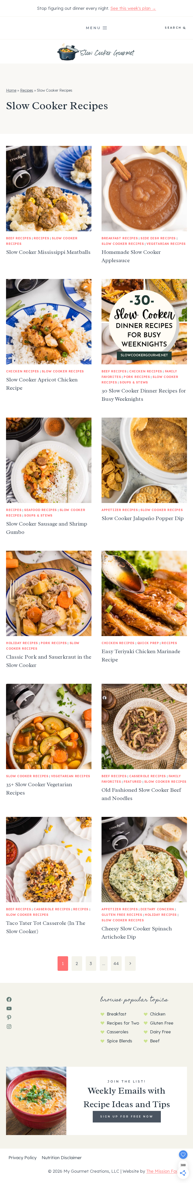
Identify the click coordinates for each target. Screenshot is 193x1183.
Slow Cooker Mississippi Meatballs (48, 252)
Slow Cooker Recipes (123, 244)
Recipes (26, 90)
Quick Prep (148, 643)
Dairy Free (160, 1031)
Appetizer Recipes (120, 510)
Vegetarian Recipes (166, 244)
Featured (132, 781)
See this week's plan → (133, 8)
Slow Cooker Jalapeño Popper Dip (143, 518)
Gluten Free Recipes (122, 915)
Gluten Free (161, 1023)
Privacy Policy (22, 1157)
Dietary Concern (157, 909)
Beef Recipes (18, 238)
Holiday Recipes (22, 643)
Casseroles (117, 1031)
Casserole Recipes (147, 776)
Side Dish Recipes (158, 238)
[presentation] (48, 188)
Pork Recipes (137, 377)
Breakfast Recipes (120, 238)
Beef (155, 1040)
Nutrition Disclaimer (62, 1157)
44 (116, 963)
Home (11, 90)
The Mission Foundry (166, 1171)
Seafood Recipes (40, 510)
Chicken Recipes (22, 371)
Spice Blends (119, 1040)
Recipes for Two (123, 1023)
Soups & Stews (134, 382)
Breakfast (116, 1014)
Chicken (157, 1014)
